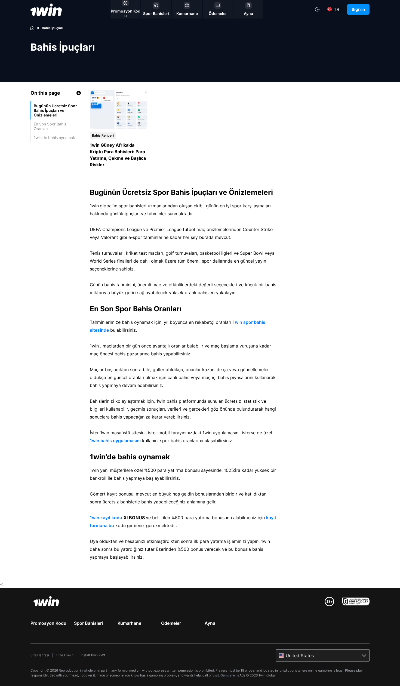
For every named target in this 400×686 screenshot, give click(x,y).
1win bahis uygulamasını (115, 440)
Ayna (210, 623)
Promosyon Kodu (48, 623)
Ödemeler (171, 623)
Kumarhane (129, 623)
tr (336, 9)
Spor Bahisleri (88, 623)
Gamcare (228, 675)
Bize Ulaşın (64, 655)
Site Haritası (39, 655)
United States (300, 655)
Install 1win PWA (93, 655)
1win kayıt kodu (106, 517)
